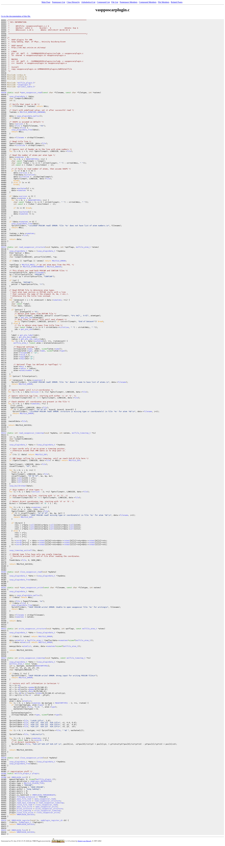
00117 (3, 247)
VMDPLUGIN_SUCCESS (25, 814)
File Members (163, 2)
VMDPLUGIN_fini (18, 830)
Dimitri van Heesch (84, 841)
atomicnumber (26, 370)
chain (22, 359)
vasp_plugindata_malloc (28, 116)
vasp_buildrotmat (17, 486)
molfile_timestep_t (81, 433)
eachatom (22, 188)
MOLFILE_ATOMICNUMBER (33, 267)
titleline (20, 145)
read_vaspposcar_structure (32, 247)
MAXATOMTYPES (32, 159)
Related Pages (176, 2)
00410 (3, 820)
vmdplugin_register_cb (52, 820)
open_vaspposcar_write (32, 588)
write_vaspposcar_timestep (32, 658)
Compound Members (147, 2)
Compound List (103, 2)
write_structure (24, 809)
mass (22, 366)
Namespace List (58, 2)
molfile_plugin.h (26, 83)
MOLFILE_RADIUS (54, 267)
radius (23, 368)
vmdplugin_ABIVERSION (40, 781)
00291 (3, 588)
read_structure (24, 801)
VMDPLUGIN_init (18, 777)
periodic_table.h (26, 87)
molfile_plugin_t (23, 773)
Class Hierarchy (73, 2)
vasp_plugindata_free (21, 130)
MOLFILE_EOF (41, 454)
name (30, 349)
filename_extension (26, 797)
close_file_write (25, 813)
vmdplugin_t (25, 822)
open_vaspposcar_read (31, 93)
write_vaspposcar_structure (32, 629)
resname (23, 353)
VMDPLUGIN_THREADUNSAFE (43, 795)
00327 (3, 658)
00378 (3, 758)
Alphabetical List (88, 2)
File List (114, 2)
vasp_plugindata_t (18, 96)
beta (31, 691)
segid (22, 357)
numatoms (20, 157)
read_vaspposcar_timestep (31, 433)
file (18, 126)
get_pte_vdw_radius (30, 339)
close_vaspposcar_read (31, 572)
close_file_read (24, 805)
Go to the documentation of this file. (16, 16)
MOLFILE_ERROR (59, 261)
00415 (3, 830)
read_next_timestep (26, 803)
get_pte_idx (26, 318)
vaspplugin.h (24, 85)
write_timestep (24, 811)
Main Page (46, 2)
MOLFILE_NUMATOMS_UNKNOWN (32, 112)
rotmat (42, 541)
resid (22, 355)
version (19, 124)
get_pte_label (26, 335)
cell (20, 478)
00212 (3, 433)
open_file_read (24, 799)
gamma (31, 687)
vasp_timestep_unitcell (20, 550)
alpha (39, 693)
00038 (3, 93)
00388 (3, 777)
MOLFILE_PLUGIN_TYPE (34, 783)
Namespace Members (128, 2)
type (30, 351)
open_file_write (24, 807)
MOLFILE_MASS (28, 265)
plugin (35, 773)
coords (19, 541)
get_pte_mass (25, 337)
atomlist (20, 640)
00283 (3, 572)
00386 (3, 773)
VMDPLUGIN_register (20, 820)
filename (20, 138)
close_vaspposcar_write (31, 758)
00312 (3, 629)
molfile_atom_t (83, 247)
